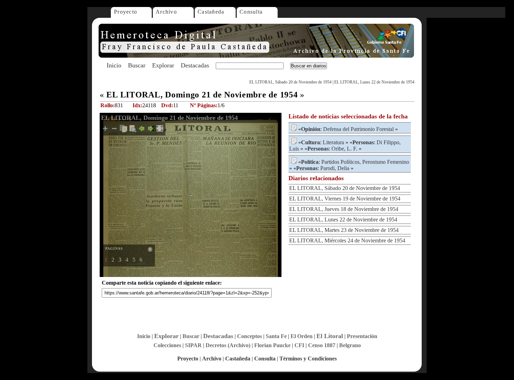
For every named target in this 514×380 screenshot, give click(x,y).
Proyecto (125, 12)
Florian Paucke (272, 345)
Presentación (362, 336)
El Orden (302, 336)
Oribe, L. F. (344, 149)
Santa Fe (276, 336)
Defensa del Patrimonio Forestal (358, 129)
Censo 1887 (321, 345)
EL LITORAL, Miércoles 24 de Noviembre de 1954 (347, 240)
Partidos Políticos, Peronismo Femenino (365, 162)
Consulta (251, 12)
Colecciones (167, 345)
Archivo (166, 12)
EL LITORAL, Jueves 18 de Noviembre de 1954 (343, 209)
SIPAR (193, 345)
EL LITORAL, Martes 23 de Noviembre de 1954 (344, 230)
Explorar (163, 65)
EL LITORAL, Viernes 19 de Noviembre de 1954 (344, 199)
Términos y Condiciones (308, 358)
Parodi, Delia (334, 168)
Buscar (136, 65)
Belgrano (350, 345)
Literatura (333, 142)
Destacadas (195, 65)
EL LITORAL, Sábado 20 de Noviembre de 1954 (290, 82)
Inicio (114, 65)
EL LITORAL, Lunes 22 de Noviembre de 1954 (374, 82)
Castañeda (211, 12)
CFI (299, 345)
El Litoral (329, 335)
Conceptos (249, 336)
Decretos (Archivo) (228, 345)
